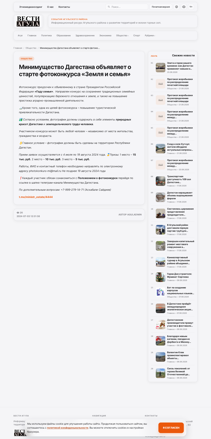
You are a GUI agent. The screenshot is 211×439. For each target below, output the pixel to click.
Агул (20, 35)
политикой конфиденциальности (67, 427)
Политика (46, 35)
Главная (18, 48)
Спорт (136, 35)
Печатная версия (161, 7)
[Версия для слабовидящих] (184, 7)
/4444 (36, 197)
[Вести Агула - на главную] (28, 21)
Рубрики (150, 35)
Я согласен (171, 427)
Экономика (105, 35)
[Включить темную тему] (177, 7)
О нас (50, 6)
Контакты (64, 6)
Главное (32, 35)
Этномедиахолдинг (30, 6)
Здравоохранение (85, 35)
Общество (122, 35)
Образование (64, 35)
